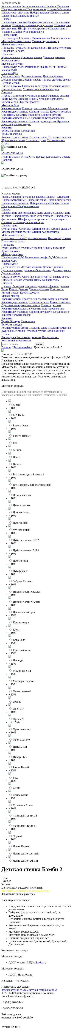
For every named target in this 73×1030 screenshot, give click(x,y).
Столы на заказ (38, 137)
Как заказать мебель (58, 156)
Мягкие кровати (58, 108)
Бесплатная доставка (28, 337)
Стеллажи (25, 38)
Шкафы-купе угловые (40, 22)
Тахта (4, 98)
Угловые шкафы (11, 6)
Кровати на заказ (39, 111)
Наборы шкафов (40, 12)
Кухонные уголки (31, 57)
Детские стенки (10, 76)
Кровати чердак (21, 124)
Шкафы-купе (9, 34)
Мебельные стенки (12, 44)
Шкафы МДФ (9, 73)
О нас (24, 156)
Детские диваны (53, 76)
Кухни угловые (10, 57)
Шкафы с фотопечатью (15, 12)
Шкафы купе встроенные (33, 28)
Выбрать (40, 962)
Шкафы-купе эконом (14, 22)
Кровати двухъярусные (43, 121)
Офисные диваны (58, 95)
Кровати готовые (60, 111)
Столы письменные (59, 137)
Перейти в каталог (12, 360)
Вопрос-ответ (50, 337)
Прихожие (7, 54)
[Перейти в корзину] (14, 146)
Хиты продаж (37, 156)
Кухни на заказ (10, 60)
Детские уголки (61, 79)
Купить (5, 884)
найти (39, 344)
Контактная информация (16, 340)
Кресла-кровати (29, 101)
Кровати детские (51, 114)
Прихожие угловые (59, 47)
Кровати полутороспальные (47, 117)
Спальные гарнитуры (35, 85)
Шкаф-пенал (9, 15)
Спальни (6, 92)
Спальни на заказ (11, 89)
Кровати (6, 127)
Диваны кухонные (54, 57)
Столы (5, 143)
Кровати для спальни (34, 108)
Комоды (15, 130)
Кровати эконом (11, 108)
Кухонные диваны (36, 95)
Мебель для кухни (12, 63)
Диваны (23, 98)
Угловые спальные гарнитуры (41, 89)
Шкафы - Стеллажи (57, 6)
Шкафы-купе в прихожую (28, 31)
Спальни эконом (11, 85)
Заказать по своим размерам (18, 893)
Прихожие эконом (36, 47)
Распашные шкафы (33, 6)
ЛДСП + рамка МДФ (21, 962)
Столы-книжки (56, 140)
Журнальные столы (13, 140)
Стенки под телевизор (45, 41)
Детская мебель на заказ (37, 79)
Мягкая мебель (10, 105)
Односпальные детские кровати (20, 114)
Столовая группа (36, 140)
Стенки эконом (41, 38)
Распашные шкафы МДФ (40, 66)
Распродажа (8, 337)
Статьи (16, 156)
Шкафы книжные (28, 15)
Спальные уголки (59, 85)
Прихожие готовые (13, 47)
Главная (6, 156)
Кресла (13, 98)
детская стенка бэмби (14, 989)
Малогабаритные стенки (16, 41)
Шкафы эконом (59, 12)
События (6, 159)
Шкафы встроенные (13, 9)
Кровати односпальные (15, 117)
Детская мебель (10, 82)
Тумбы (5, 130)
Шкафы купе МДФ (12, 66)
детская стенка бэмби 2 (43, 989)
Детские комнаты (31, 76)
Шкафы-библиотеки (59, 9)
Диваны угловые (39, 98)
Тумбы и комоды (11, 133)
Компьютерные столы (14, 137)
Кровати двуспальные (14, 111)
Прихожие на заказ (12, 50)
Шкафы (6, 18)
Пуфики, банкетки (12, 95)
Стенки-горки (9, 38)
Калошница (28, 130)
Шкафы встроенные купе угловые (32, 25)
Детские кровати (11, 79)
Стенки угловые (61, 38)
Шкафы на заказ (36, 9)
